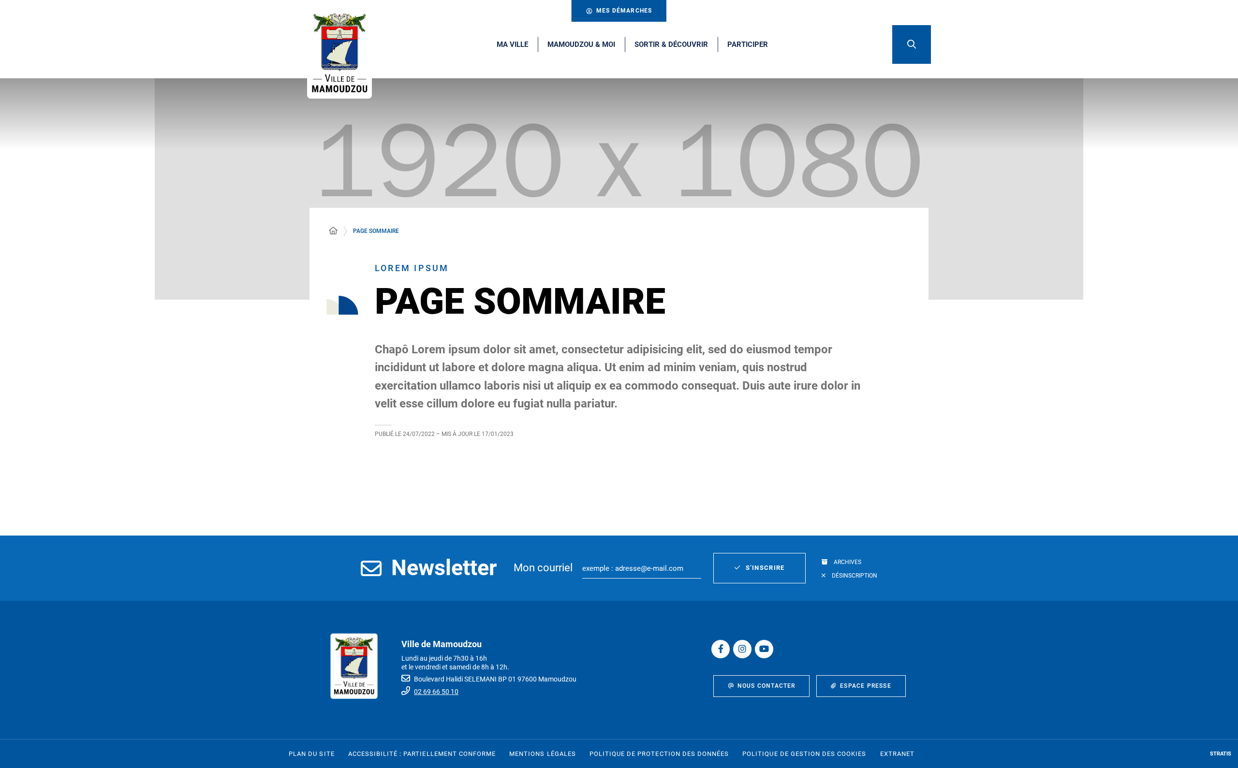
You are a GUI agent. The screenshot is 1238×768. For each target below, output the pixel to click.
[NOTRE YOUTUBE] (764, 649)
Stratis (1220, 754)
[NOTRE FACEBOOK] (720, 649)
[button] (911, 44)
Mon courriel (543, 568)
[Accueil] (333, 231)
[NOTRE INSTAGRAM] (742, 649)
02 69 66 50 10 (436, 692)
